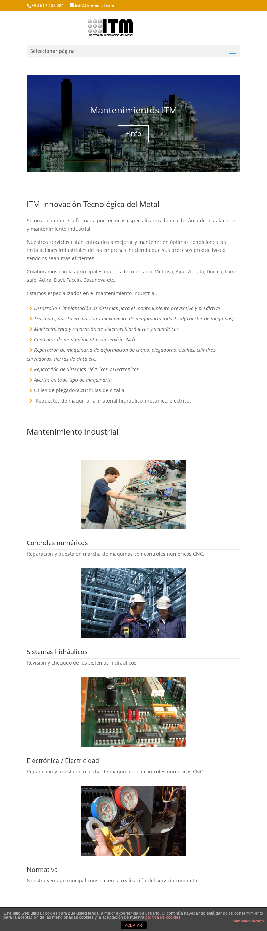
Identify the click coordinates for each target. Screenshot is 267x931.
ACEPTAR (133, 925)
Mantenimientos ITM (133, 110)
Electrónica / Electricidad (63, 760)
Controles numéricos (57, 543)
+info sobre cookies (248, 921)
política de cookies (162, 917)
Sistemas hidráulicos (57, 651)
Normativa (42, 869)
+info (133, 133)
